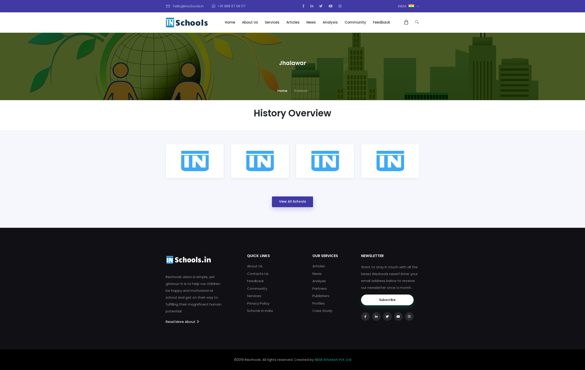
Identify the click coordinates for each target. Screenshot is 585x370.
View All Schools (292, 201)
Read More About (181, 321)
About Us (250, 22)
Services (272, 22)
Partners (319, 288)
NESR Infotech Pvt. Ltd (333, 359)
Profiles (318, 303)
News (311, 22)
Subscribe (387, 300)
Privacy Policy (258, 303)
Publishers (320, 295)
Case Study (322, 310)
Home (230, 22)
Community (355, 22)
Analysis (330, 22)
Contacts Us (258, 273)
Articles (293, 22)
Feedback (381, 22)
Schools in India (260, 310)
